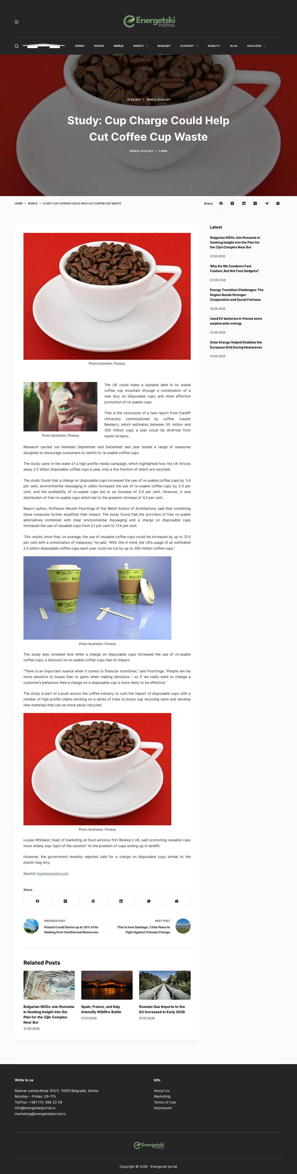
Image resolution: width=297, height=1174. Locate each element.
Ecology (164, 45)
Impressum (163, 1108)
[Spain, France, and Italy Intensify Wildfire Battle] (107, 985)
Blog (233, 45)
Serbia (79, 45)
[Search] (16, 46)
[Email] (177, 901)
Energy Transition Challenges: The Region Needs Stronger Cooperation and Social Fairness (237, 294)
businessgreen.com (52, 873)
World (118, 45)
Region (99, 45)
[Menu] (17, 22)
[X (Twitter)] (232, 203)
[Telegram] (267, 203)
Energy (138, 45)
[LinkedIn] (244, 203)
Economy (187, 45)
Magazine (254, 45)
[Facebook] (221, 203)
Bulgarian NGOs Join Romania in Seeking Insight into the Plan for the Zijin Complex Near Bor (235, 242)
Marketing (162, 1096)
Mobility (214, 45)
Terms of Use (165, 1102)
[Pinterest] (93, 901)
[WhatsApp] (278, 203)
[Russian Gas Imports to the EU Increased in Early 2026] (164, 985)
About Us (161, 1090)
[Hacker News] (255, 203)
